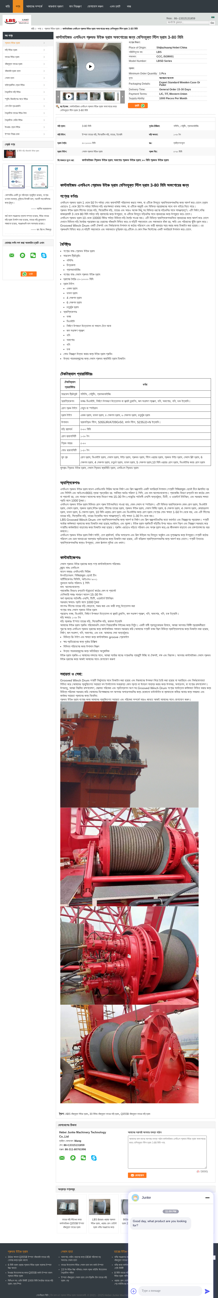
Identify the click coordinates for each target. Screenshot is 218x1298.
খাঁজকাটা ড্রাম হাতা (12, 71)
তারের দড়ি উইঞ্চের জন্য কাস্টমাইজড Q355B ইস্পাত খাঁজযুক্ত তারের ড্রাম (72, 1223)
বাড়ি (8, 6)
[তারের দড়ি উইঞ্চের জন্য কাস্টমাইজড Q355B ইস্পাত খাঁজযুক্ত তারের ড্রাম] (72, 1207)
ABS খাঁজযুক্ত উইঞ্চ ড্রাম (76, 1113)
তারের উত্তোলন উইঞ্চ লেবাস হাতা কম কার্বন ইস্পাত (82, 1264)
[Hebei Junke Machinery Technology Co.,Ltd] (17, 21)
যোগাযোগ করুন (95, 6)
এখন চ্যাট (115, 6)
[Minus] (207, 1197)
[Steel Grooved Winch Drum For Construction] (90, 66)
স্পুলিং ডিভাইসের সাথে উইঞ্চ (16, 99)
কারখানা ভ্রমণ (55, 6)
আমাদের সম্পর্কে (34, 6)
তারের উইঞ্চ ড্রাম (12, 56)
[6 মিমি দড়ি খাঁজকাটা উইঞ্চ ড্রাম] (10, 154)
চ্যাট (137, 105)
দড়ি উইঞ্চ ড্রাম (11, 49)
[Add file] (134, 1291)
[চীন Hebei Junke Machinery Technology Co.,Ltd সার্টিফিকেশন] (16, 176)
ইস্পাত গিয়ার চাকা (12, 134)
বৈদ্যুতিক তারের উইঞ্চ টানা (15, 113)
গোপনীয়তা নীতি (42, 1295)
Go (212, 22)
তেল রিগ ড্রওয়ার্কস (12, 106)
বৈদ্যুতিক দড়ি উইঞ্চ (13, 92)
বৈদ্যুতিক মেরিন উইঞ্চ (14, 120)
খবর (129, 6)
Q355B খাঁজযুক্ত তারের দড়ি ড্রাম (135, 1113)
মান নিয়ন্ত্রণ (75, 6)
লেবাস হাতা (9, 78)
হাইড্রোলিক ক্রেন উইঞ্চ (15, 85)
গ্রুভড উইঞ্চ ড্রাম (52, 28)
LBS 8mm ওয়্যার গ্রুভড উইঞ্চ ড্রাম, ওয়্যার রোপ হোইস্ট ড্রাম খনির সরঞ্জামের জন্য (104, 1223)
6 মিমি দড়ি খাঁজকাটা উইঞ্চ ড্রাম (28, 151)
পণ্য (18, 6)
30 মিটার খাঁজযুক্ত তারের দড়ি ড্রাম (104, 1113)
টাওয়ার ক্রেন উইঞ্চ (12, 127)
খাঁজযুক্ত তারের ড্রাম (13, 63)
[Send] (207, 1291)
